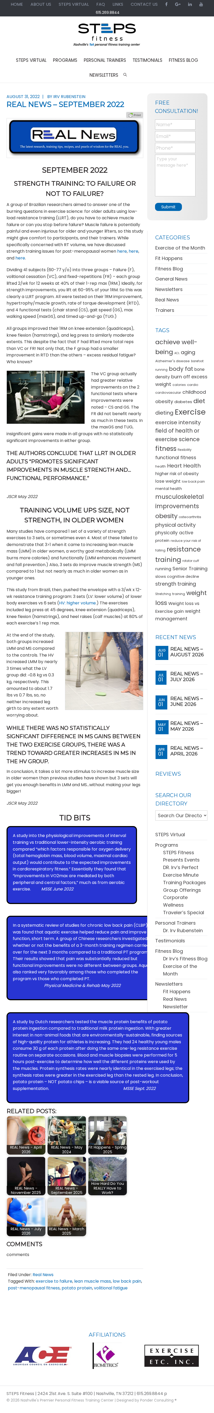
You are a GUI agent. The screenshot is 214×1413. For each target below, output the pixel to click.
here (122, 251)
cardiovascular (168, 392)
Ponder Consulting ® (158, 1400)
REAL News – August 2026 (187, 652)
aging (188, 352)
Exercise (190, 412)
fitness (165, 448)
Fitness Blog (169, 268)
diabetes (183, 401)
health (160, 466)
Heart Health (184, 465)
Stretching (163, 594)
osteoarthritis (190, 516)
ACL (177, 353)
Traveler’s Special (183, 912)
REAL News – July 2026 (186, 676)
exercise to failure (54, 1281)
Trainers (164, 310)
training (178, 594)
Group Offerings (182, 890)
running (163, 569)
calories (179, 385)
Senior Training (190, 568)
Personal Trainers (175, 923)
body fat (181, 369)
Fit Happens (169, 258)
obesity (166, 516)
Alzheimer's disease (172, 361)
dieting (164, 412)
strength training (175, 583)
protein (162, 540)
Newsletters (169, 289)
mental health (168, 488)
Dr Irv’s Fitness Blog (185, 958)
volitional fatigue (111, 1288)
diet (199, 401)
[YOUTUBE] (201, 4)
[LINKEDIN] (190, 4)
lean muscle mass (92, 1281)
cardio (192, 384)
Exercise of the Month (180, 248)
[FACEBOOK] (166, 4)
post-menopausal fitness (34, 1288)
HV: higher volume (77, 603)
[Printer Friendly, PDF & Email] (134, 115)
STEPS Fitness (107, 37)
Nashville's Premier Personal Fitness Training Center (67, 1400)
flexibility (185, 449)
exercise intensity (178, 422)
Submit (168, 207)
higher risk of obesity (177, 474)
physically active (174, 533)
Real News (43, 1275)
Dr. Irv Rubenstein (183, 930)
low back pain (127, 1281)
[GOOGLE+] (178, 4)
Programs (166, 845)
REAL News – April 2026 (186, 751)
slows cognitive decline (177, 576)
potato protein (77, 1288)
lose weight (168, 481)
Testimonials (170, 940)
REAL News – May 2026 (186, 726)
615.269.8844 (108, 12)
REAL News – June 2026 (186, 701)
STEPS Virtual (170, 834)
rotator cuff (190, 561)
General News (171, 279)
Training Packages (184, 882)
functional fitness (175, 457)
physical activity (175, 525)
